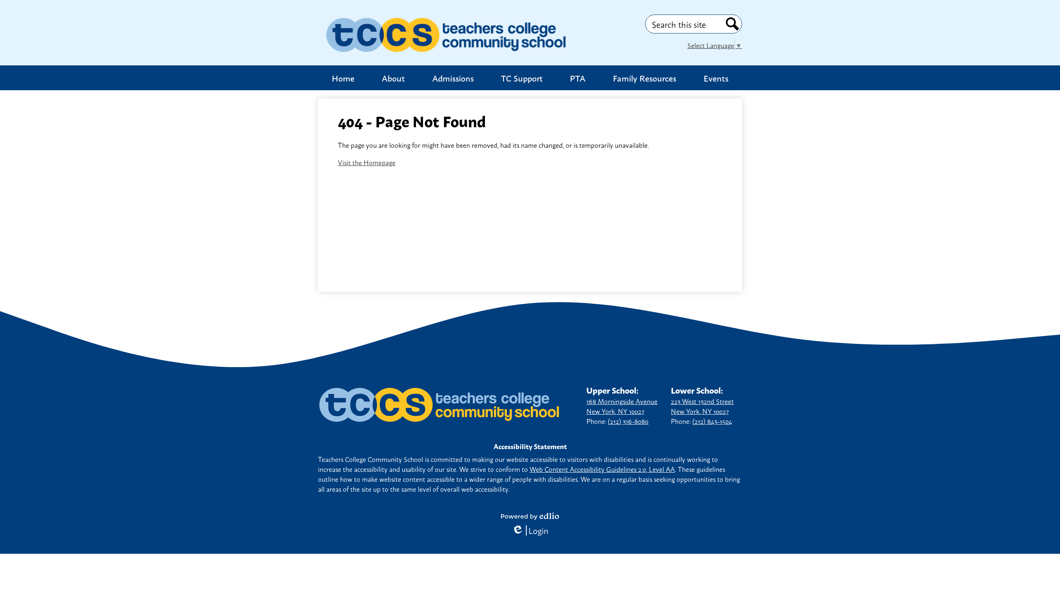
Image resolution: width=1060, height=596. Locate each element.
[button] (393, 77)
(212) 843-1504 (712, 421)
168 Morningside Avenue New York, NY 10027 (622, 406)
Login (530, 530)
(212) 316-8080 (628, 421)
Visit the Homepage (366, 162)
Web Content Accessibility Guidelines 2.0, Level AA (602, 469)
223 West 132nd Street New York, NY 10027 (702, 406)
